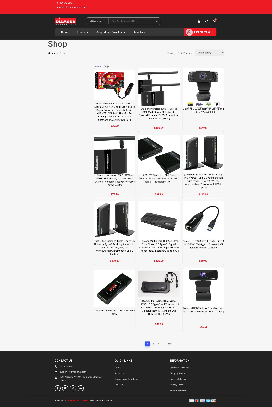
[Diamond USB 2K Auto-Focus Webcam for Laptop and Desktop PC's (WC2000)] (203, 288)
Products (82, 32)
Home (64, 32)
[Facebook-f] (58, 388)
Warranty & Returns (179, 367)
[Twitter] (65, 388)
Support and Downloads (110, 32)
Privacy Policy (176, 384)
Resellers (139, 32)
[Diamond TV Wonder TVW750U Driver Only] (114, 288)
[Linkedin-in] (81, 388)
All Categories (96, 21)
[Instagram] (73, 388)
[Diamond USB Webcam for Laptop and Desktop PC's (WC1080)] (203, 89)
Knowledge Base (178, 390)
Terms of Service (178, 379)
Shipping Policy (177, 373)
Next (170, 344)
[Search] (156, 21)
